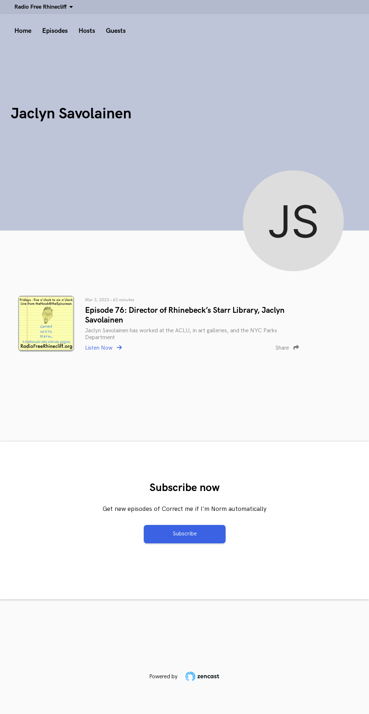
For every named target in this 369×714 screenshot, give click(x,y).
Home (22, 31)
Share (282, 348)
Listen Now (99, 348)
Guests (116, 31)
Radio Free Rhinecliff (42, 7)
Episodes (55, 31)
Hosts (87, 31)
